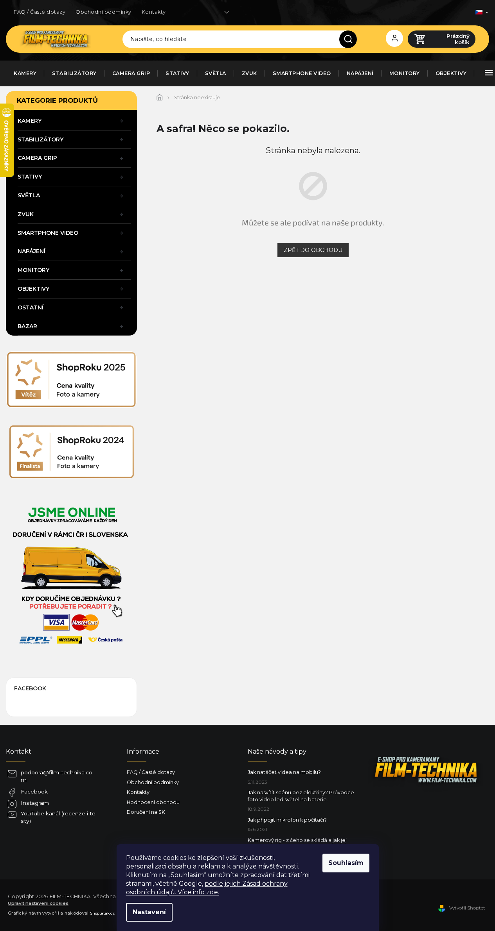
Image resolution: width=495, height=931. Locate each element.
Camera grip (37, 157)
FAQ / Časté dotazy (39, 12)
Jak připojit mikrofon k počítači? (287, 820)
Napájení (31, 251)
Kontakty (154, 12)
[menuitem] (25, 73)
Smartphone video (48, 232)
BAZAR (27, 326)
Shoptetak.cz (102, 913)
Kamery (29, 120)
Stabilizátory (40, 139)
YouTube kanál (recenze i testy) (58, 817)
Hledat (351, 39)
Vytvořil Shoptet (467, 908)
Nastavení (149, 912)
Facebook (34, 791)
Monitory (33, 269)
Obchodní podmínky (103, 12)
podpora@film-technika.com (56, 776)
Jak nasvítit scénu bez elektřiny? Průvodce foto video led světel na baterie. (301, 796)
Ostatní (30, 307)
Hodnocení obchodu (153, 802)
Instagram (35, 803)
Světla (29, 195)
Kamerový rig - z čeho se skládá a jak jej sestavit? (297, 843)
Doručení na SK (146, 812)
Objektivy (33, 288)
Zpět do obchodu (313, 250)
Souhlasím (346, 863)
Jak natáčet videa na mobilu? (284, 772)
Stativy (30, 176)
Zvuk (26, 214)
